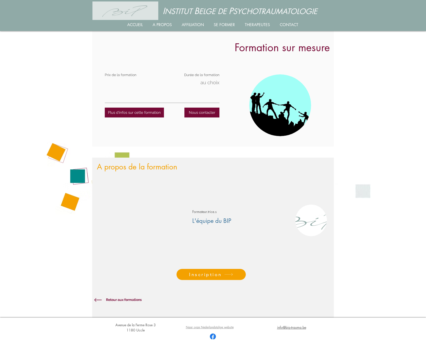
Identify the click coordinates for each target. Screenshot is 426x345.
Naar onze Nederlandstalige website (210, 327)
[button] (134, 112)
